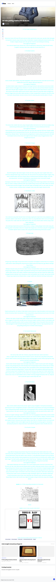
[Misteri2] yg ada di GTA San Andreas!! (44, 560)
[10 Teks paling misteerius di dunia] (10, 551)
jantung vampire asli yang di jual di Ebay (28, 560)
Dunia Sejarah (14, 539)
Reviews (9, 3)
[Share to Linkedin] (2, 34)
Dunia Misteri (8, 539)
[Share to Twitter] (2, 31)
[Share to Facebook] (2, 29)
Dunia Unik (20, 539)
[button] (2, 38)
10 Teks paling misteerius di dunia (9, 559)
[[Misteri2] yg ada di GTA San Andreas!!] (46, 551)
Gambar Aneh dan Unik (28, 539)
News (13, 3)
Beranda (4, 18)
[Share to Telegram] (2, 36)
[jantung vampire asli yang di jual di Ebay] (28, 551)
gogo (35, 539)
